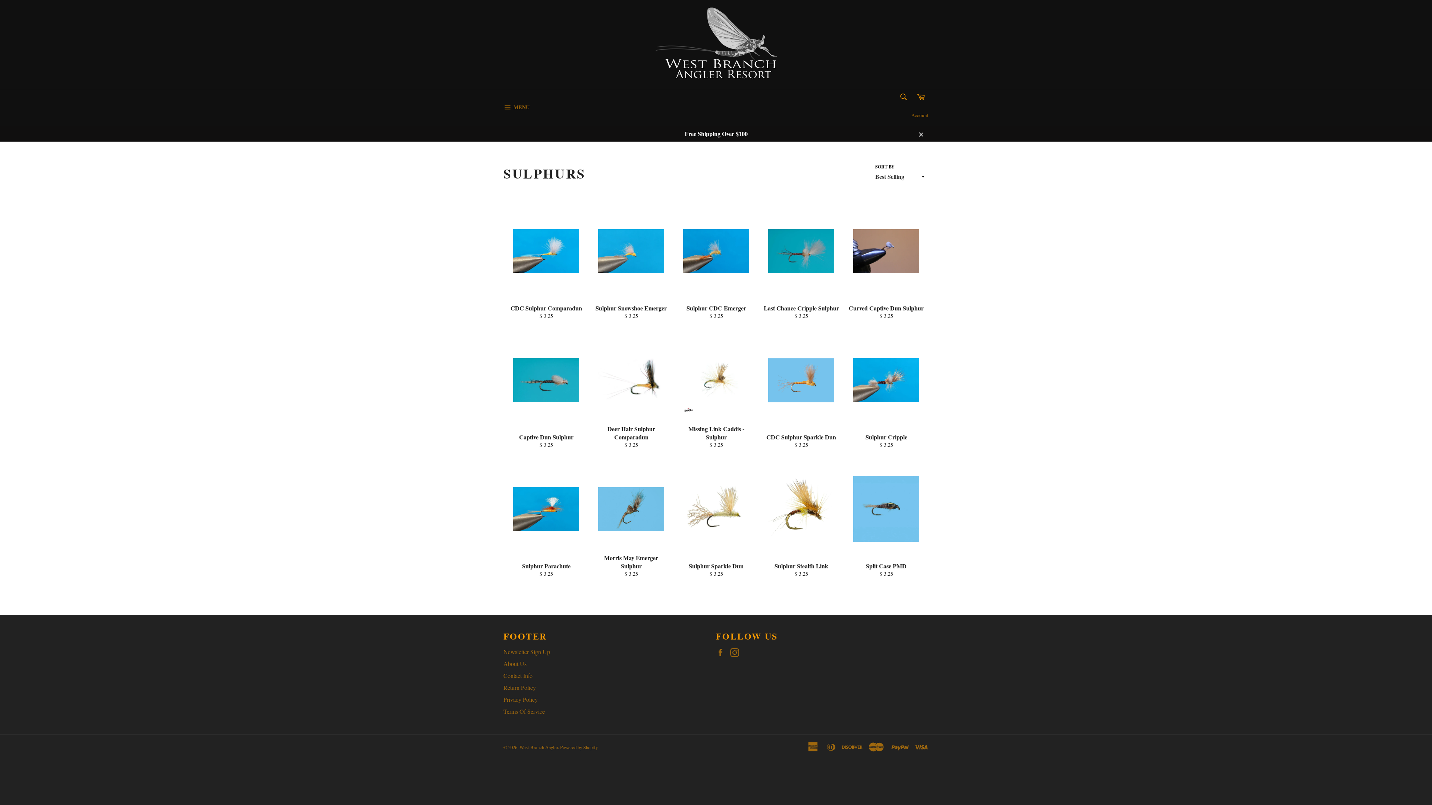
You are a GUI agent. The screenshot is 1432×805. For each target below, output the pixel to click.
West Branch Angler (538, 747)
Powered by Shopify (579, 747)
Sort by (885, 167)
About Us (515, 663)
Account (920, 115)
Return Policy (519, 687)
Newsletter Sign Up (526, 652)
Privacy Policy (520, 699)
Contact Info (518, 675)
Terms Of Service (524, 711)
